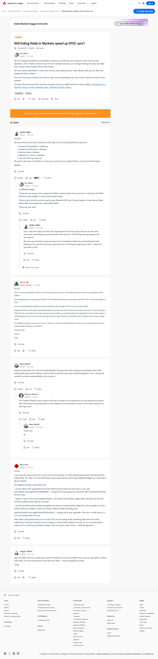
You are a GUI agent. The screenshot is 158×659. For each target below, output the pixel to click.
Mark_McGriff (25, 364)
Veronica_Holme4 (31, 394)
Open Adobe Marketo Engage (130, 23)
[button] (144, 11)
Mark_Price (24, 465)
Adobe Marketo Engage (30, 11)
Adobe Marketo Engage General (49, 11)
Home (4, 11)
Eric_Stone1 (24, 53)
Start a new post (76, 113)
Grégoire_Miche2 (26, 551)
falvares (23, 282)
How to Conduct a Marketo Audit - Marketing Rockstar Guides (46, 87)
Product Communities (14, 11)
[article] (60, 155)
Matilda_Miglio (25, 132)
